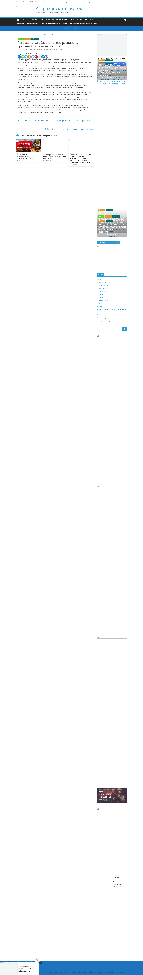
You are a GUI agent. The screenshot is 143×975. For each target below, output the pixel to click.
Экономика (102, 291)
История (35, 20)
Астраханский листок (59, 8)
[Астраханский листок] (18, 20)
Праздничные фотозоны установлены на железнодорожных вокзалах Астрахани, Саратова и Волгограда (80, 158)
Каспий (20, 39)
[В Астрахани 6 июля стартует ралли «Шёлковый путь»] (28, 140)
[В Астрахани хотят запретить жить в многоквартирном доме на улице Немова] (112, 81)
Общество (35, 39)
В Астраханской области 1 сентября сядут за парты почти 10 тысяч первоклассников (112, 228)
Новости (25, 20)
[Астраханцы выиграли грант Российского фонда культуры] (55, 140)
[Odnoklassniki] (29, 57)
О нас (92, 20)
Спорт (101, 294)
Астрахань (42, 49)
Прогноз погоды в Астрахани (71, 28)
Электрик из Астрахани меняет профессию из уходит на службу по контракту (110, 71)
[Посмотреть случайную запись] (125, 20)
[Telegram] (26, 57)
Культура (102, 288)
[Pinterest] (36, 57)
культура (48, 49)
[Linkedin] (43, 57)
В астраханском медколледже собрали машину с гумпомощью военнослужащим (53, 120)
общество (54, 49)
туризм (60, 49)
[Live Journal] (39, 57)
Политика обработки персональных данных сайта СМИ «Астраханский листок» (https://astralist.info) (57, 24)
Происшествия (103, 285)
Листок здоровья (104, 300)
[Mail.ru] (46, 57)
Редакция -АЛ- (32, 49)
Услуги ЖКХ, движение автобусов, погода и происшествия (64, 20)
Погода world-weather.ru (71, 26)
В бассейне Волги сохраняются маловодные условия (69, 129)
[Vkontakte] (19, 57)
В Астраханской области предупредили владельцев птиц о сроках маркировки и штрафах (73, 2)
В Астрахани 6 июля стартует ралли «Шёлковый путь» (26, 156)
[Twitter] (33, 57)
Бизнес (101, 303)
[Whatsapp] (22, 57)
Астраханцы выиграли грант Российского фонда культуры (54, 156)
